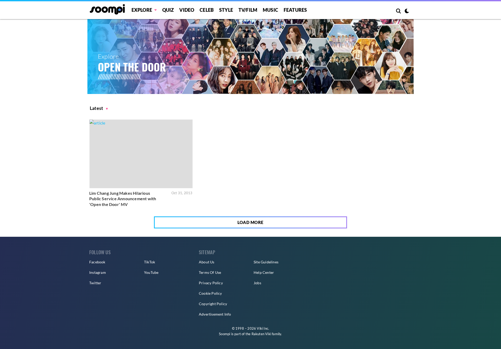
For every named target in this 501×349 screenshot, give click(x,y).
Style (226, 10)
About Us (206, 262)
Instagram (97, 272)
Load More (250, 222)
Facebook (97, 262)
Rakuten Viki (261, 334)
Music (270, 10)
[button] (99, 108)
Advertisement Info (215, 314)
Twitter (95, 283)
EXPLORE (142, 10)
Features (295, 10)
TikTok (149, 262)
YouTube (151, 272)
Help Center (264, 272)
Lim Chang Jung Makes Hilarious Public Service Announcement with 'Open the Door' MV (122, 199)
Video (186, 10)
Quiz (168, 10)
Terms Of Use (210, 272)
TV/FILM (247, 10)
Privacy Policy (211, 283)
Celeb (207, 10)
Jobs (257, 283)
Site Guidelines (266, 262)
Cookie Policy (210, 293)
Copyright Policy (213, 303)
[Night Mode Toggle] (406, 11)
